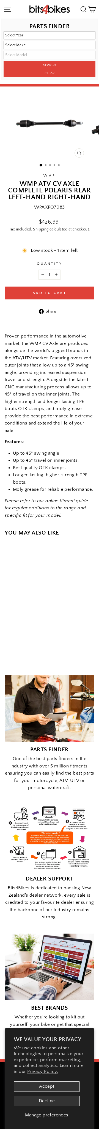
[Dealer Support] (49, 837)
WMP (49, 175)
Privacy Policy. (42, 1071)
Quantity (49, 263)
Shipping (40, 229)
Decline (47, 1100)
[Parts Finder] (49, 708)
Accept (46, 1086)
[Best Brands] (49, 967)
